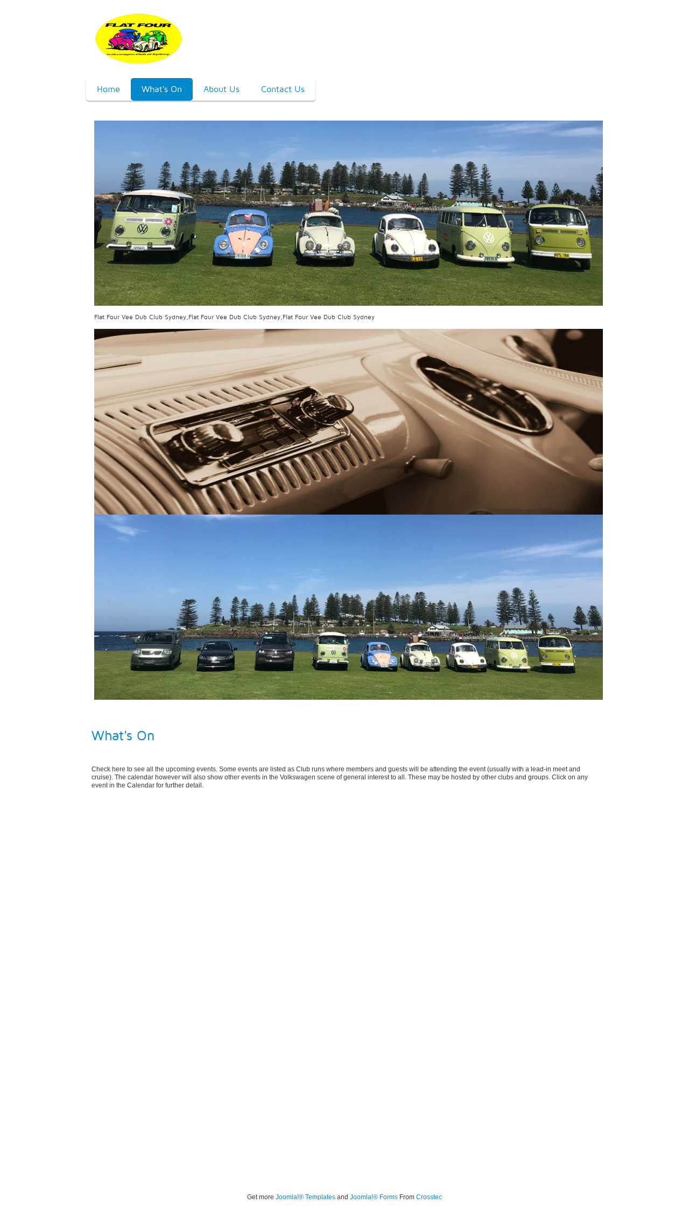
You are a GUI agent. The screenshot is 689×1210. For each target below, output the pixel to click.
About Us (221, 89)
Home (108, 89)
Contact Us (283, 89)
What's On (162, 89)
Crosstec (429, 1197)
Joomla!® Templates (305, 1197)
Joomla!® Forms (374, 1197)
